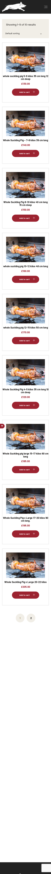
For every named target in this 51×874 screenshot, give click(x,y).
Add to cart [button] (24, 61)
